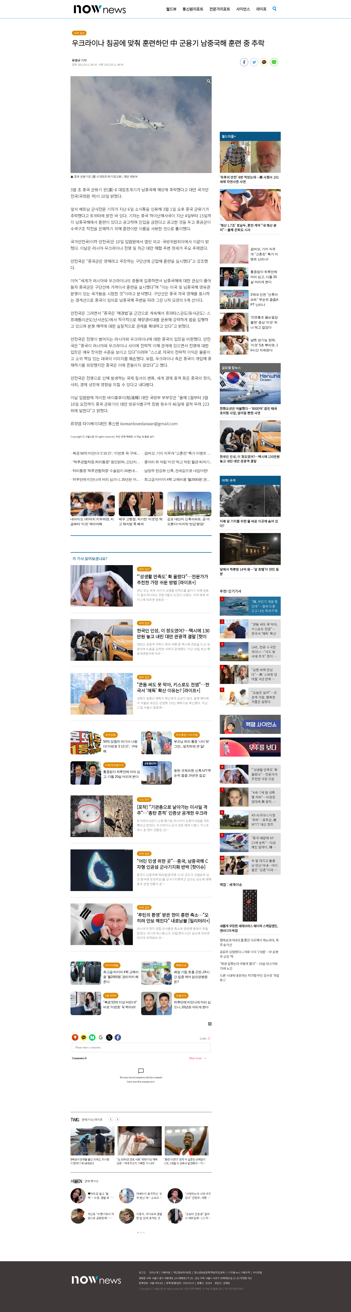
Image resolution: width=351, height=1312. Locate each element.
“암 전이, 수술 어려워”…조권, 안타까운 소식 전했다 (148, 1198)
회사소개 (153, 1272)
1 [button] (138, 1232)
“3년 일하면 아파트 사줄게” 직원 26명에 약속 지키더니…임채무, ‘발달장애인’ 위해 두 (185, 1163)
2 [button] (141, 1232)
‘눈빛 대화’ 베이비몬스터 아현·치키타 (101, 1216)
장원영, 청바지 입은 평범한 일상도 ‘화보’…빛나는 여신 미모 (149, 1218)
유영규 (76, 60)
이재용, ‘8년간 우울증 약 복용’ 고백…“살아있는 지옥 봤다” (197, 1218)
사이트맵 (257, 1272)
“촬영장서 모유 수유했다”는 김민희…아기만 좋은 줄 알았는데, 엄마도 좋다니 (91, 1161)
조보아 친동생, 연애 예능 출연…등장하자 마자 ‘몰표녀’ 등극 (101, 1198)
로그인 (142, 1272)
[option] (91, 1147)
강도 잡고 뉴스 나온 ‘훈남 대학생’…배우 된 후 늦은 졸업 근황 (197, 1198)
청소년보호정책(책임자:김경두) (209, 1272)
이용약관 (165, 1272)
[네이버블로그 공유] (274, 65)
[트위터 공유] (254, 65)
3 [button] (144, 1232)
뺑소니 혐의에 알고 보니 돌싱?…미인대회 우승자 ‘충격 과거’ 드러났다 (138, 1161)
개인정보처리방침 (182, 1272)
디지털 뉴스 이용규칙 (239, 1272)
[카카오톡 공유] (264, 65)
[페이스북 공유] (244, 65)
